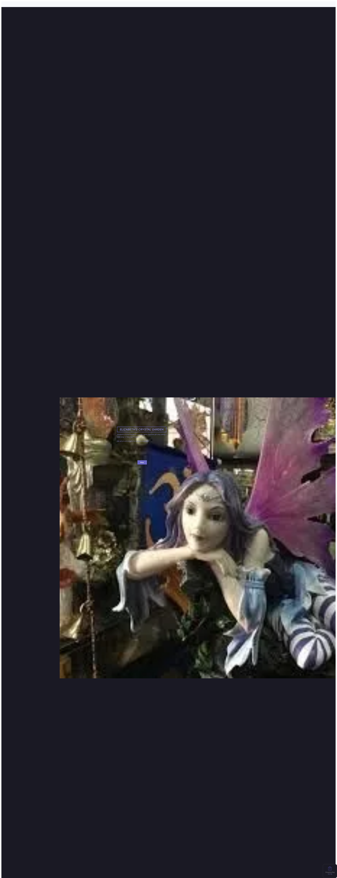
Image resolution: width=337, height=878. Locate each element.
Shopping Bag (330, 872)
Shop (142, 462)
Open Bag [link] (330, 874)
